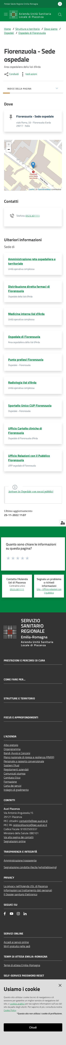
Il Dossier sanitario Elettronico (20, 894)
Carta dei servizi (12, 786)
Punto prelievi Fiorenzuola (25, 359)
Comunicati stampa (14, 773)
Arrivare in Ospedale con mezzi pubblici (30, 491)
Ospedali (9, 33)
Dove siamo (50, 29)
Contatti (9, 800)
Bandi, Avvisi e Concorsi (17, 753)
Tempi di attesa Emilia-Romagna (22, 965)
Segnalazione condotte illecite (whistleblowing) (30, 867)
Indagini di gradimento (16, 790)
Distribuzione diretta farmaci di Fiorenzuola (29, 288)
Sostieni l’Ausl (11, 765)
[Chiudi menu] (54, 6)
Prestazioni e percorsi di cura (24, 660)
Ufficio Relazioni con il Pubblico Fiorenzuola (29, 457)
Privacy (9, 877)
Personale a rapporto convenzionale (24, 761)
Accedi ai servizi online (16, 942)
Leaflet (31, 189)
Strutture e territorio (27, 29)
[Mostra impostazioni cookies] (62, 523)
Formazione (10, 782)
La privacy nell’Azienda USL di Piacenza (26, 886)
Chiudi (33, 1027)
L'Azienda (10, 736)
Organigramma (12, 749)
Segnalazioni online (15, 841)
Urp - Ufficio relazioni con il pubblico (49, 591)
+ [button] (9, 144)
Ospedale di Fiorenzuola (32, 33)
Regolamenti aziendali (16, 769)
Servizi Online (13, 933)
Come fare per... (14, 679)
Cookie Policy (10, 1010)
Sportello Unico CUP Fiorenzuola (29, 405)
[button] (60, 15)
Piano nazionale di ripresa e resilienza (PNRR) (29, 757)
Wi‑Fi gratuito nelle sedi (17, 946)
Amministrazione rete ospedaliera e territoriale (32, 261)
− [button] (9, 149)
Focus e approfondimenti (21, 717)
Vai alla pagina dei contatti (19, 837)
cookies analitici (17, 1003)
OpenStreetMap (44, 189)
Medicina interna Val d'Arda (26, 314)
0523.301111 (33, 216)
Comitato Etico (12, 777)
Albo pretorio (11, 745)
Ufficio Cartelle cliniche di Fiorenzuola (25, 430)
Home (7, 29)
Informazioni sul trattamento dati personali (28, 890)
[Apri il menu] (6, 14)
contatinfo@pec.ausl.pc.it (33, 821)
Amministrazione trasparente (20, 860)
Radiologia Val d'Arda (22, 382)
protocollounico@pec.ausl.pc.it (30, 825)
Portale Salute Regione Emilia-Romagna (21, 3)
